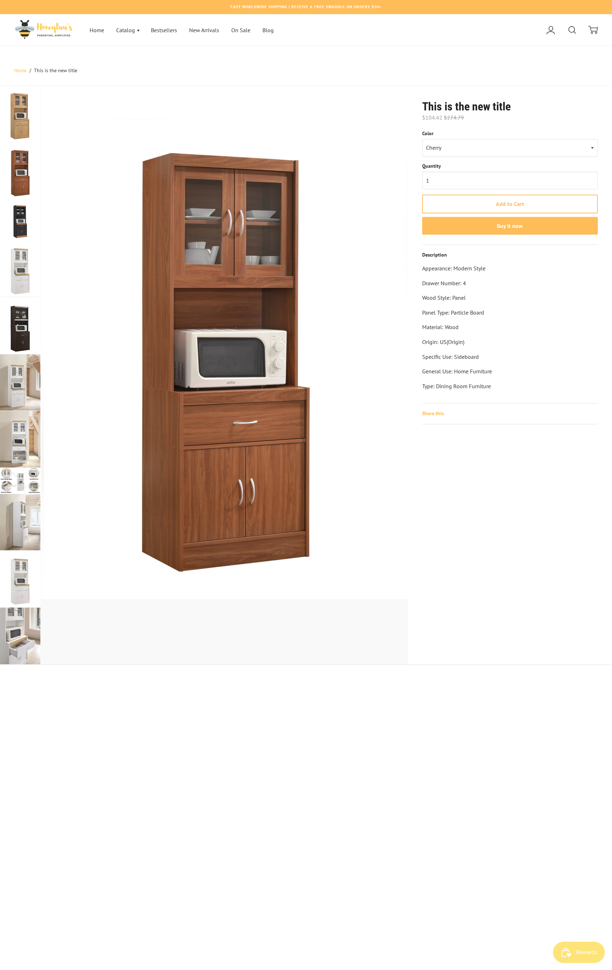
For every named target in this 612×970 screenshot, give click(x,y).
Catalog (126, 30)
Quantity (431, 166)
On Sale (240, 30)
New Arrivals (204, 30)
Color (428, 133)
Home (97, 30)
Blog (268, 30)
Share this (433, 413)
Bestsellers (164, 30)
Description (434, 255)
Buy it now (510, 225)
